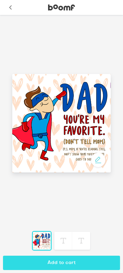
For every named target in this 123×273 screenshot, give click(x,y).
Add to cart (61, 262)
